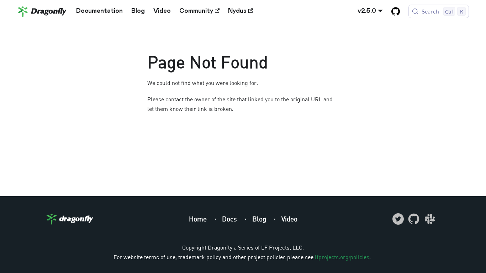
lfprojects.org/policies (342, 257)
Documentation (99, 11)
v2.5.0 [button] (367, 11)
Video (162, 11)
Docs (230, 219)
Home (198, 219)
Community (196, 11)
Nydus (237, 11)
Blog (138, 11)
